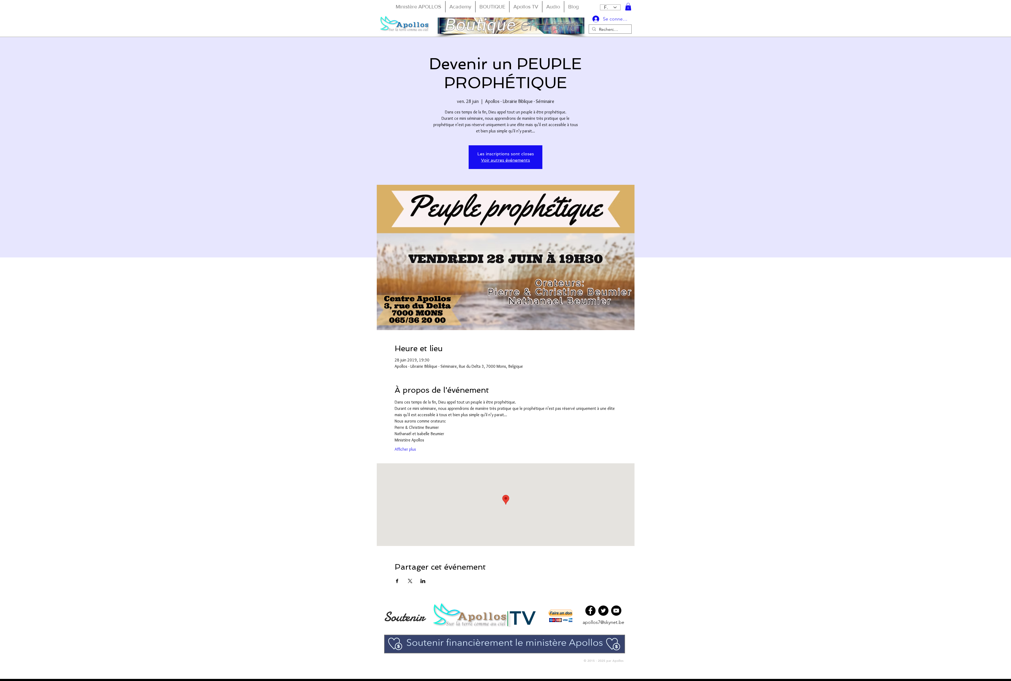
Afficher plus (405, 449)
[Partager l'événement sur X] (410, 581)
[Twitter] (603, 610)
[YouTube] (616, 610)
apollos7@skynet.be (603, 622)
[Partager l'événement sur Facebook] (397, 581)
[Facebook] (590, 610)
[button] (628, 7)
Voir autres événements (505, 160)
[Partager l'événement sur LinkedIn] (422, 581)
